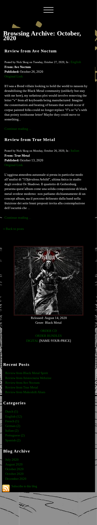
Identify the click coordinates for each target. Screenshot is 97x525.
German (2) (12, 426)
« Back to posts (13, 229)
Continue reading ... (17, 129)
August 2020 (14, 464)
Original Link (13, 76)
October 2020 (14, 469)
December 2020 (15, 479)
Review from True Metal (29, 139)
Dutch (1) (11, 411)
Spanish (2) (12, 440)
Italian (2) (11, 430)
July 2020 (12, 459)
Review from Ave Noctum (30, 51)
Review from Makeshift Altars (25, 392)
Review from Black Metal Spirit (26, 373)
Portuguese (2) (15, 435)
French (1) (12, 421)
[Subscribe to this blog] (6, 488)
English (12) (13, 416)
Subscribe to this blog (24, 486)
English (76, 62)
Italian (75, 150)
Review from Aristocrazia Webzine (28, 378)
